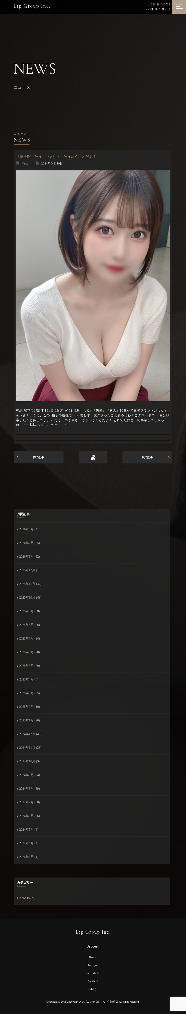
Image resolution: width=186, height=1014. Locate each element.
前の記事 (38, 457)
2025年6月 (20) (29, 652)
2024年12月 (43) (30, 734)
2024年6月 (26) (29, 816)
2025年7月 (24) (29, 638)
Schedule (93, 973)
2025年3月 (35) (29, 693)
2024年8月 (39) (29, 788)
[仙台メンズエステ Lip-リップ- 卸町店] (32, 6)
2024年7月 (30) (29, 802)
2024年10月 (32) (30, 761)
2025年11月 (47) (30, 584)
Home (93, 957)
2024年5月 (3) (28, 829)
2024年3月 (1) (28, 857)
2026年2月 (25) (29, 543)
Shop (93, 989)
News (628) (26, 898)
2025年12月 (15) (30, 570)
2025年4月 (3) (28, 679)
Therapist (93, 965)
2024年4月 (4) (28, 843)
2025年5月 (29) (29, 666)
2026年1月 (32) (29, 556)
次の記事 (147, 457)
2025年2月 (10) (29, 706)
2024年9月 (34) (29, 775)
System (93, 981)
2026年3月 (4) (28, 529)
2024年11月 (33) (30, 747)
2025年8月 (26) (29, 625)
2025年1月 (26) (29, 720)
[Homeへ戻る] (93, 457)
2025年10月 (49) (30, 597)
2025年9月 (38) (29, 611)
